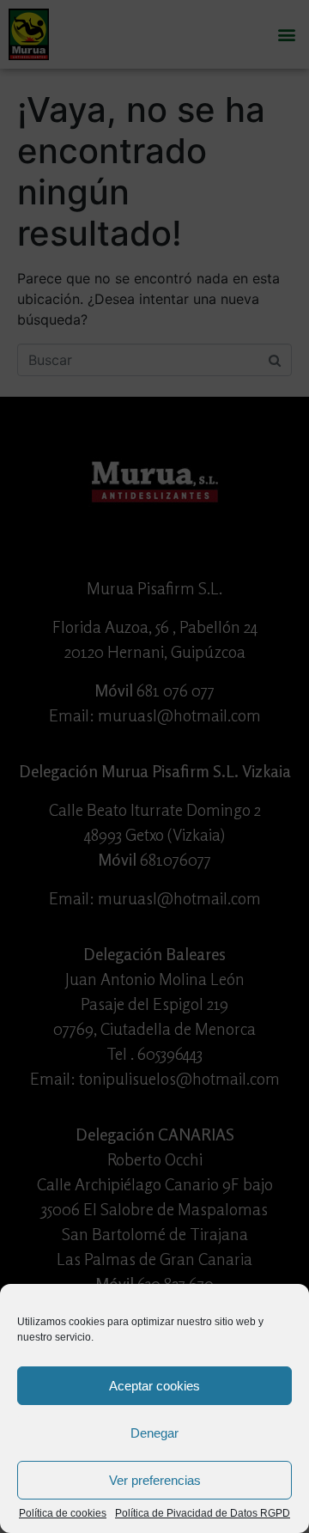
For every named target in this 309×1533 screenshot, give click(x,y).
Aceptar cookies (154, 1385)
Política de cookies (62, 1513)
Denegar (154, 1433)
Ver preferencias (155, 1480)
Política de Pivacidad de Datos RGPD (202, 1513)
